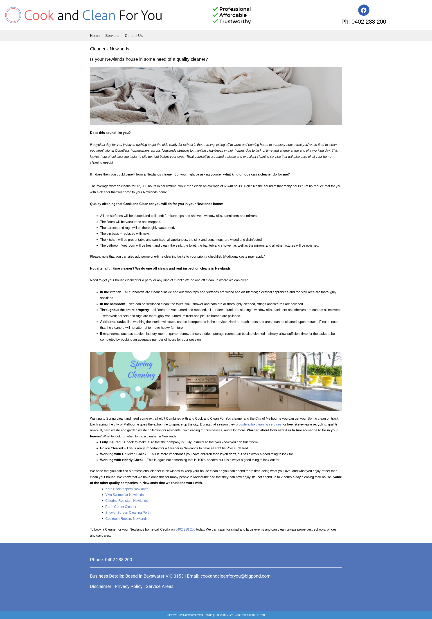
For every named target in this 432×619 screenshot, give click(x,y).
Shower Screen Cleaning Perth (128, 512)
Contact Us (134, 36)
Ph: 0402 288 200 (363, 21)
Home (95, 36)
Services (112, 36)
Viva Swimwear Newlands (124, 495)
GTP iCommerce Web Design (194, 615)
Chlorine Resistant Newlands (126, 500)
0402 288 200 (185, 529)
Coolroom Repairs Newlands (126, 518)
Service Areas (159, 586)
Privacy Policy (128, 586)
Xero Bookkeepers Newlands (126, 489)
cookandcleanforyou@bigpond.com (235, 576)
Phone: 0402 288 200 (111, 559)
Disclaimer (100, 586)
